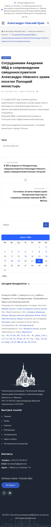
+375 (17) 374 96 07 (18, 460)
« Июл (4, 276)
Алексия (20, 315)
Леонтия (5, 319)
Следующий (39, 188)
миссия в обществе (11, 146)
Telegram (11, 485)
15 (39, 256)
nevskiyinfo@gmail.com (26, 3)
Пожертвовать (10, 434)
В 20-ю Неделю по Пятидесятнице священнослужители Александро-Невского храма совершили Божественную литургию (25, 169)
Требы (6, 421)
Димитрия (29, 315)
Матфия (5, 309)
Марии (20, 319)
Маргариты (27, 332)
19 (19, 261)
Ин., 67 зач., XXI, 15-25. (16, 335)
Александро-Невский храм (25, 23)
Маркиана (40, 312)
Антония (23, 325)
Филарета (27, 328)
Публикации (9, 430)
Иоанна (4, 315)
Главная (7, 416)
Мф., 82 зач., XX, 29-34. (27, 342)
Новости (7, 425)
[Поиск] (48, 23)
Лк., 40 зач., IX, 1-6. (21, 339)
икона (12, 309)
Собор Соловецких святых (28, 309)
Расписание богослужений (16, 444)
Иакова (12, 315)
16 (46, 256)
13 (25, 256)
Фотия (37, 315)
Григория (5, 322)
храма (21, 518)
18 (12, 261)
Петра (43, 315)
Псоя (8, 312)
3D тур (25, 17)
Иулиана (31, 312)
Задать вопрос (10, 439)
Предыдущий (12, 162)
